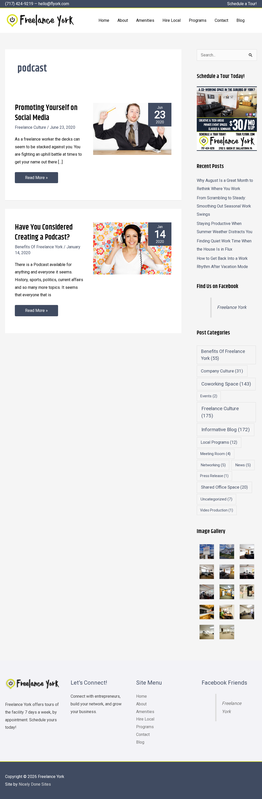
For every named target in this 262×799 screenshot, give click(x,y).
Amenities (145, 711)
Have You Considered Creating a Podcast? (44, 232)
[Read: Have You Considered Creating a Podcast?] (132, 248)
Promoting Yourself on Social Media (46, 113)
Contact (143, 734)
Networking (213, 465)
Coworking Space (226, 384)
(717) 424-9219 (19, 3)
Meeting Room (215, 453)
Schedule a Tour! (242, 3)
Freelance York (231, 307)
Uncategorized (216, 499)
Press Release (214, 476)
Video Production (216, 510)
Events (208, 396)
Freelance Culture (30, 127)
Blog (140, 742)
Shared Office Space (224, 487)
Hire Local (145, 719)
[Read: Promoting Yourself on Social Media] (132, 128)
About (141, 704)
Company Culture (222, 370)
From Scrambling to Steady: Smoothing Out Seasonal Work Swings (224, 206)
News (243, 465)
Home (141, 696)
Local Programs (219, 442)
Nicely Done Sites (35, 784)
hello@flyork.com (53, 3)
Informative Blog (225, 429)
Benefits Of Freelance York (39, 246)
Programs (145, 726)
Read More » (36, 176)
